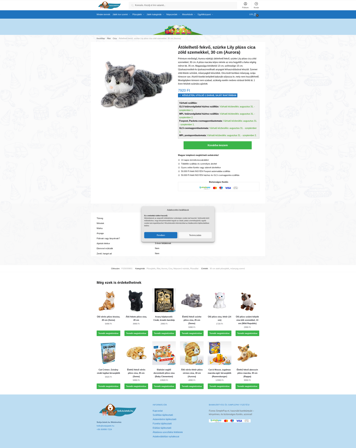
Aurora (164, 268)
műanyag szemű (237, 268)
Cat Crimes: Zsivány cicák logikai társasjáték (108, 371)
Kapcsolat (158, 411)
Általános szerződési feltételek (168, 432)
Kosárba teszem (218, 145)
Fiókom (245, 7)
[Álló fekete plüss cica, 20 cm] (136, 300)
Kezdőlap (101, 38)
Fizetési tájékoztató (162, 423)
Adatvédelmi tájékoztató (164, 419)
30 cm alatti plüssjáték (219, 268)
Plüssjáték (151, 268)
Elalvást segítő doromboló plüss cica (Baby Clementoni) (164, 373)
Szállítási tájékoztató (163, 415)
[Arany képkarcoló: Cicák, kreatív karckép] (164, 300)
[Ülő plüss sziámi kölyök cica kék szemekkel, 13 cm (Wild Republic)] (247, 300)
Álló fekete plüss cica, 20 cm (136, 318)
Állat (109, 38)
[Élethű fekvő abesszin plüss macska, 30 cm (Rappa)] (247, 353)
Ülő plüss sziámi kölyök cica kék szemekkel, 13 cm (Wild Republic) (247, 320)
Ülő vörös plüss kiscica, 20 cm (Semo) (108, 318)
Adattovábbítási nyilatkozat (166, 436)
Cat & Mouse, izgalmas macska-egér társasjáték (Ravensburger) (219, 373)
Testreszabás (195, 235)
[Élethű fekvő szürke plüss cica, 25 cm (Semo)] (192, 300)
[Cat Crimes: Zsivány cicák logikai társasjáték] (108, 353)
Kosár (256, 7)
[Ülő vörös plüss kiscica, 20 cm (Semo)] (108, 300)
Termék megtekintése (108, 333)
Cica (115, 38)
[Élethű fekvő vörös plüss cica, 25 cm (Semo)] (136, 353)
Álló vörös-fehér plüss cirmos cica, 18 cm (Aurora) (192, 373)
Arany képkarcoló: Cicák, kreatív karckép (164, 318)
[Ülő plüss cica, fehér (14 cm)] (219, 300)
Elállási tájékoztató (162, 428)
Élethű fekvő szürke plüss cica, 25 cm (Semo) (191, 320)
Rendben (161, 235)
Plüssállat (194, 268)
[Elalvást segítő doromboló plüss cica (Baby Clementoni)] (164, 353)
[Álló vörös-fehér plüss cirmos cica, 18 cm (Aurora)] (192, 353)
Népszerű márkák (181, 268)
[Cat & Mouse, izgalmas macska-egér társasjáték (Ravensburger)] (219, 353)
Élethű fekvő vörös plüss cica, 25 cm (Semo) (136, 373)
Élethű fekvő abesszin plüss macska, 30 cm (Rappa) (247, 373)
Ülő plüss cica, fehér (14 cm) (219, 318)
